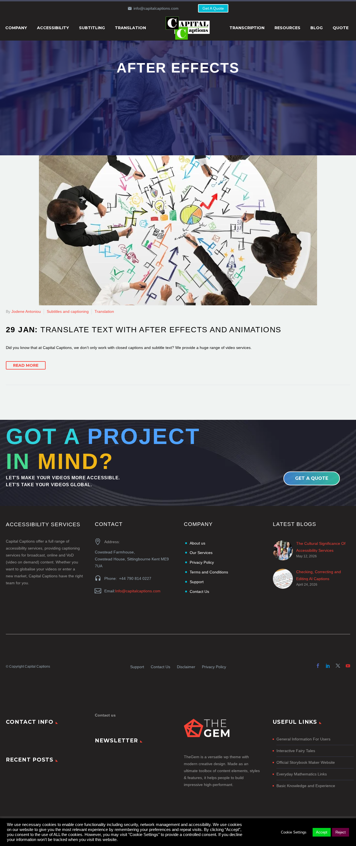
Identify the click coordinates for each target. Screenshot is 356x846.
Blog (316, 27)
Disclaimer (186, 667)
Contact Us (160, 667)
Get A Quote (213, 8)
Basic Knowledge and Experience (305, 785)
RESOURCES (287, 27)
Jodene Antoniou (26, 311)
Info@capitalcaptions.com (137, 591)
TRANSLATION (130, 27)
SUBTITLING (92, 27)
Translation (104, 311)
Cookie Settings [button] (293, 832)
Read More (25, 365)
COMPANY (16, 27)
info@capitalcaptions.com (156, 8)
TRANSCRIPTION (246, 27)
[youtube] (348, 665)
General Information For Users (303, 739)
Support (137, 667)
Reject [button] (340, 832)
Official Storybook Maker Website (305, 762)
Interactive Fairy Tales (295, 750)
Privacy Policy (214, 667)
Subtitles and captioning (68, 311)
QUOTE (340, 27)
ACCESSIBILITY (53, 27)
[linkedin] (328, 665)
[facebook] (318, 665)
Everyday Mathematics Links (301, 774)
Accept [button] (321, 832)
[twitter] (338, 665)
